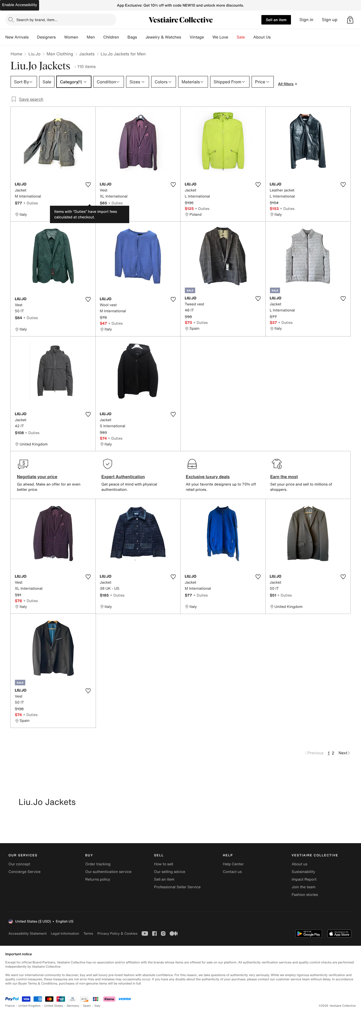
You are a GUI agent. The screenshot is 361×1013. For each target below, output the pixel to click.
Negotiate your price (37, 476)
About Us (262, 37)
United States (53, 1006)
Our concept (19, 864)
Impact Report (304, 879)
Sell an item (276, 19)
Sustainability (303, 872)
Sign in (306, 19)
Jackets (87, 54)
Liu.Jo (34, 54)
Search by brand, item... (37, 19)
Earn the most (284, 476)
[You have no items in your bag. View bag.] (350, 19)
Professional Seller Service (177, 887)
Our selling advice (169, 872)
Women (71, 37)
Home (16, 54)
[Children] (123, 37)
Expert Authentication (123, 476)
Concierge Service (24, 872)
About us (299, 864)
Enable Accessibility (19, 5)
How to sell (163, 864)
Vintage (196, 37)
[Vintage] (208, 37)
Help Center (233, 864)
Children (111, 37)
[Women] (82, 37)
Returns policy (97, 879)
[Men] (99, 37)
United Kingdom (29, 1006)
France (10, 1006)
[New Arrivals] (33, 37)
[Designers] (60, 37)
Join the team (304, 887)
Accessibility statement (27, 933)
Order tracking (97, 864)
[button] (350, 19)
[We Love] (232, 37)
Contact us (232, 872)
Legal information (65, 933)
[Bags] (141, 37)
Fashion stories (305, 894)
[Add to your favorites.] (88, 184)
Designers (46, 37)
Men (91, 37)
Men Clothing (60, 54)
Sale (241, 37)
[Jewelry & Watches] (185, 37)
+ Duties (30, 203)
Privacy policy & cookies (117, 933)
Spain (87, 1006)
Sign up (329, 19)
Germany (73, 1006)
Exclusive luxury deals (208, 476)
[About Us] (275, 37)
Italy (97, 1006)
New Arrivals (17, 37)
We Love (220, 37)
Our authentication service (108, 872)
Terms (88, 933)
